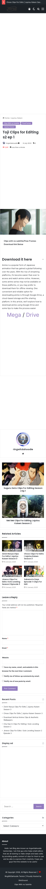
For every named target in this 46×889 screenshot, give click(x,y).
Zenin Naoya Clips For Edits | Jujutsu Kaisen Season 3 (10, 556)
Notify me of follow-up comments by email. (22, 676)
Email (5, 648)
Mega (15, 314)
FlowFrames (26, 123)
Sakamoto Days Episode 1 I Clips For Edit (33, 581)
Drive (32, 314)
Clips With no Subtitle (11, 123)
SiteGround (23, 880)
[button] (23, 259)
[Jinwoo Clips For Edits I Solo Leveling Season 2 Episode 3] (12, 571)
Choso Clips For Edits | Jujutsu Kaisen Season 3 (26, 2)
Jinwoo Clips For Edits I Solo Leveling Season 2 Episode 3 (11, 581)
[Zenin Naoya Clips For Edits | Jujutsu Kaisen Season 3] (12, 545)
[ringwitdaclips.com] (12, 8)
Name (5, 638)
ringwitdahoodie (12, 143)
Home (6, 118)
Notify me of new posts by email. (17, 681)
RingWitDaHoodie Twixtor (15, 876)
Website (5, 658)
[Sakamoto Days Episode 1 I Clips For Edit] (34, 571)
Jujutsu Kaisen (16, 118)
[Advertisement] (23, 39)
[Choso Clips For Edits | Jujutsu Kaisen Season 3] (34, 545)
